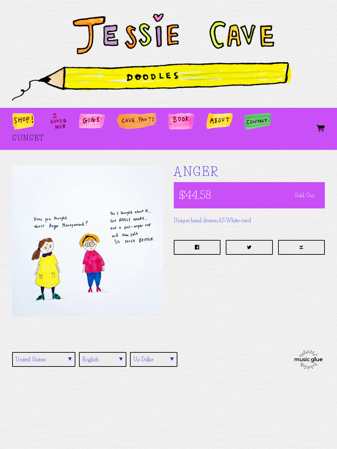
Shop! (23, 119)
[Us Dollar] (153, 359)
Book (179, 119)
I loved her (58, 122)
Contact (255, 122)
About (217, 122)
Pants (129, 119)
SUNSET (28, 138)
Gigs (87, 119)
